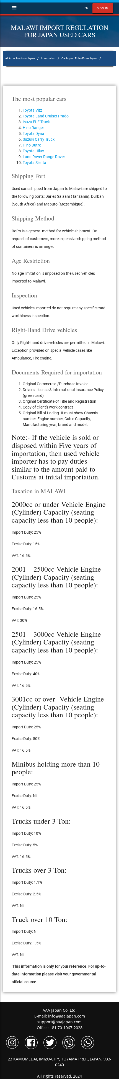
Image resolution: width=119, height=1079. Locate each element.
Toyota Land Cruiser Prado (46, 116)
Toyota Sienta (34, 162)
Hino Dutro (32, 145)
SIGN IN (102, 8)
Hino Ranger (33, 127)
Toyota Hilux (33, 151)
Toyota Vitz (32, 110)
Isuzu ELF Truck (36, 122)
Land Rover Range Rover (44, 157)
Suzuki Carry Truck (39, 139)
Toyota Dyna (33, 133)
